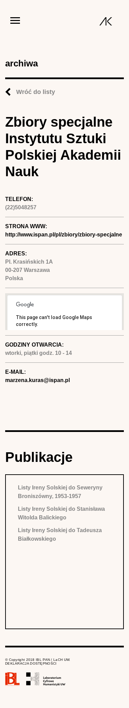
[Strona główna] (105, 21)
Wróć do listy (35, 91)
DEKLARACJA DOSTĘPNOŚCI (31, 663)
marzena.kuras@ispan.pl (37, 380)
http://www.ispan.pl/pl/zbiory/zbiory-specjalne (63, 234)
